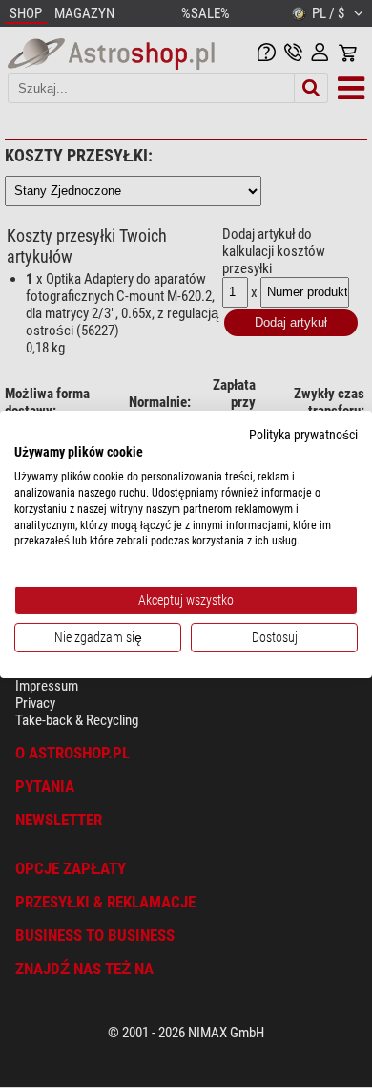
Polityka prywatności (303, 433)
